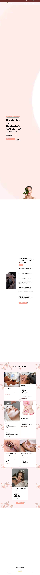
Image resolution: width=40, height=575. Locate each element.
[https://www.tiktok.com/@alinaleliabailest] (29, 1)
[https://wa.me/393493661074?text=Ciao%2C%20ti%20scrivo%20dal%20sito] (27, 1)
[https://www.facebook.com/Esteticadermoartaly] (31, 1)
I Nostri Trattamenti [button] (28, 3)
